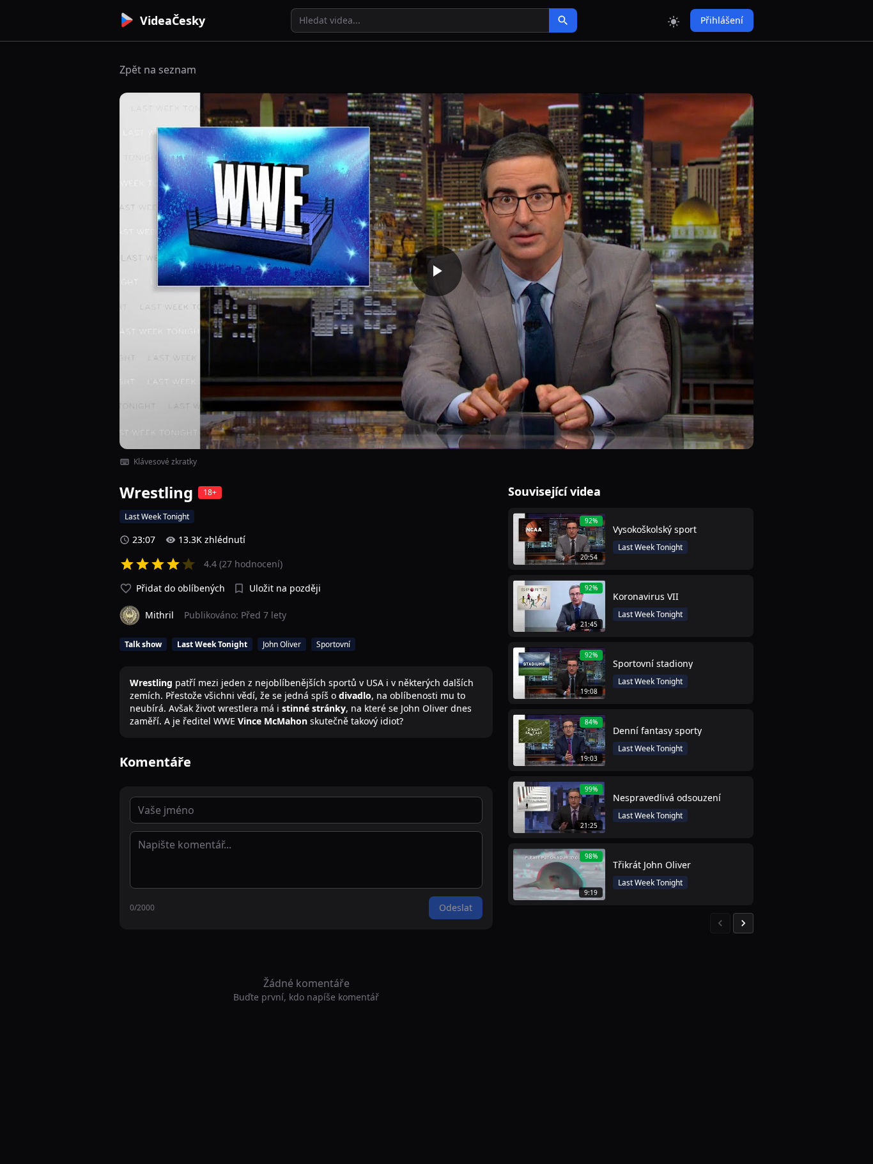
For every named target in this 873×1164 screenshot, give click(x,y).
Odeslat (455, 907)
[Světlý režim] (673, 20)
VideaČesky (172, 20)
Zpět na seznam (158, 70)
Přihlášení (721, 20)
